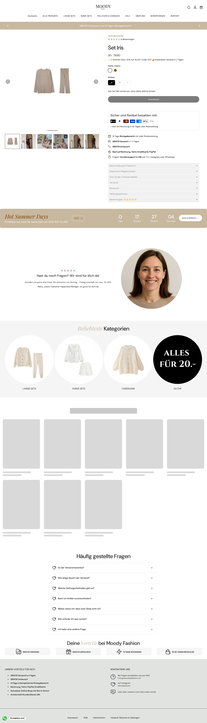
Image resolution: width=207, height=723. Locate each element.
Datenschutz (99, 717)
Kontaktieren (124, 685)
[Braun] (115, 70)
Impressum (73, 717)
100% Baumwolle (115, 36)
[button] (12, 141)
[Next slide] (199, 25)
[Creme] (110, 70)
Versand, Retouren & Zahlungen (125, 717)
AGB (86, 717)
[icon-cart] (201, 7)
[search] (189, 7)
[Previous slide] (7, 25)
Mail (148, 157)
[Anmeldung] (195, 7)
